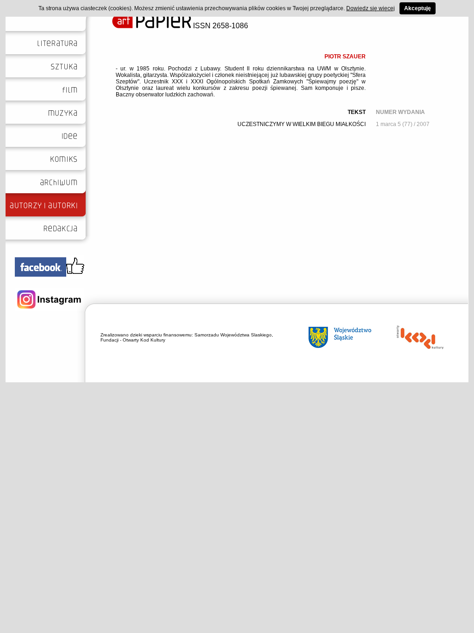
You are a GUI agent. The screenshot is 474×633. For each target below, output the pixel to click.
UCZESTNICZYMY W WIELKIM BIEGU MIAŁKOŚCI (301, 124)
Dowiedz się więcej (370, 8)
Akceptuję (417, 8)
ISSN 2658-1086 (219, 26)
